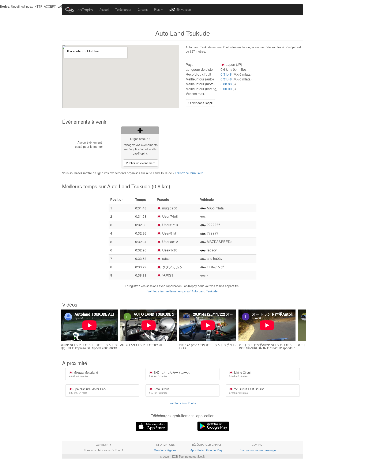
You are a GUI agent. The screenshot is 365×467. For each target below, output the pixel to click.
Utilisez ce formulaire (189, 173)
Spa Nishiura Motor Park (87, 390)
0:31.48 (226, 74)
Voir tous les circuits (182, 403)
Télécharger (123, 9)
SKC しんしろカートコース (169, 374)
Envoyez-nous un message (258, 450)
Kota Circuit (159, 390)
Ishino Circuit (240, 374)
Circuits (143, 9)
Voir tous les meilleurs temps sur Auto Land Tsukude (182, 291)
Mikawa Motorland (83, 374)
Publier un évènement (140, 163)
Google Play (214, 450)
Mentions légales (165, 450)
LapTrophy (84, 9)
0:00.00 (226, 83)
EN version (183, 9)
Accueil (104, 9)
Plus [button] (157, 9)
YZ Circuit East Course (246, 390)
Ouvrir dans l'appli (200, 103)
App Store (197, 450)
